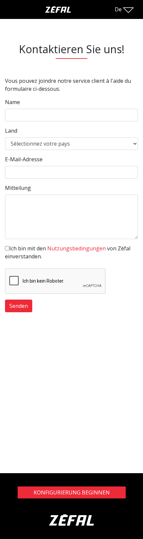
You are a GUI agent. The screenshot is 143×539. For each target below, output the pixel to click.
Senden (18, 306)
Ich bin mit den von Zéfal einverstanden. (67, 252)
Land (11, 130)
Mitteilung (18, 188)
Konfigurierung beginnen (72, 492)
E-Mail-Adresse (24, 159)
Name (12, 102)
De (119, 9)
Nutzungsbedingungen (76, 248)
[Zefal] (71, 526)
